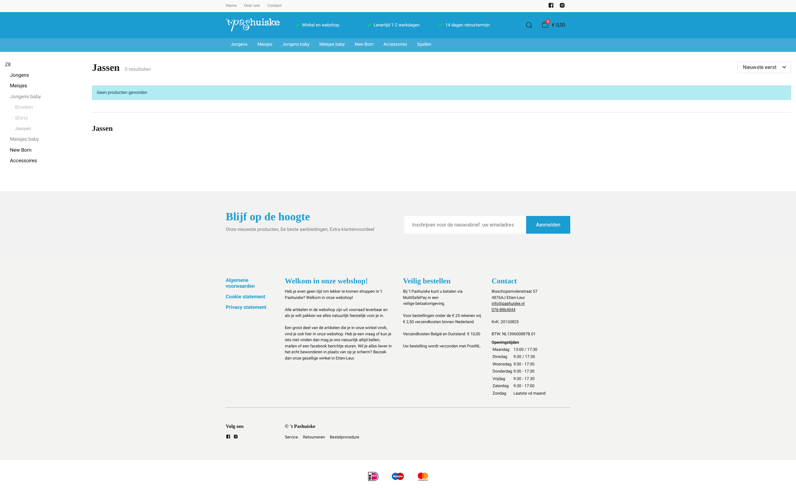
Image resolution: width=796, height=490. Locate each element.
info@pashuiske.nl (508, 303)
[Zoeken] (529, 25)
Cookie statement (245, 297)
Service (291, 437)
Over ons (252, 5)
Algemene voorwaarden (240, 283)
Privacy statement (246, 307)
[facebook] (551, 7)
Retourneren (314, 437)
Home (231, 5)
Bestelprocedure (344, 437)
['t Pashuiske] (253, 25)
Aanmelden (548, 225)
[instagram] (562, 7)
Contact (274, 5)
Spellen (424, 44)
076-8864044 (504, 310)
